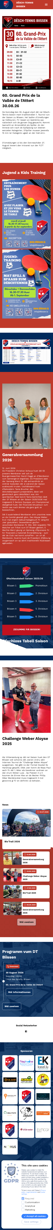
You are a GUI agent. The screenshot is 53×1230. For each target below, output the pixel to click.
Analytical (30, 1206)
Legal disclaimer (31, 1192)
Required (29, 1198)
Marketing (30, 1209)
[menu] (46, 4)
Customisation (32, 1202)
